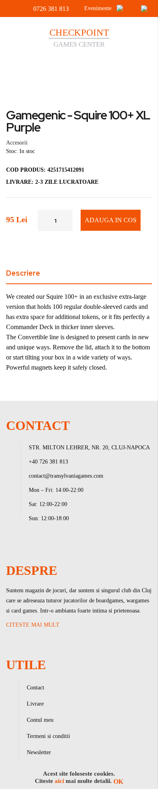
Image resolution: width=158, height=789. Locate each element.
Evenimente (97, 8)
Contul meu (40, 720)
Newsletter (39, 752)
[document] (79, 777)
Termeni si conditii (48, 736)
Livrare (35, 704)
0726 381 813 (51, 8)
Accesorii (49, 68)
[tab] (79, 274)
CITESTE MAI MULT (33, 625)
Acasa (15, 68)
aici (59, 781)
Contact (35, 688)
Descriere (23, 273)
